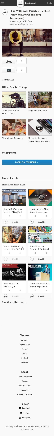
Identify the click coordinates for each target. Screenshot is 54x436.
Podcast (24, 358)
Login (49, 3)
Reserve (24, 362)
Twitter (26, 413)
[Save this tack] (8, 70)
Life (12, 79)
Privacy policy (24, 390)
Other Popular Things (14, 87)
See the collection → (14, 302)
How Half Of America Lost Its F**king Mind (13, 210)
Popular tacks (24, 344)
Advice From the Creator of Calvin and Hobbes (39, 249)
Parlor (24, 349)
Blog (25, 353)
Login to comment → (27, 162)
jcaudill (15, 221)
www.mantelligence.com (21, 24)
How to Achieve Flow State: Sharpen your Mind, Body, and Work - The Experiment (39, 213)
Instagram (26, 418)
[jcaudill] (5, 14)
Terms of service (25, 385)
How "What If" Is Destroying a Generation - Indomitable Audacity (13, 287)
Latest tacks (24, 340)
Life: (23, 184)
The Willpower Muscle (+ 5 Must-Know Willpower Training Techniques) (30, 14)
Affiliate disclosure (24, 394)
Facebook (26, 408)
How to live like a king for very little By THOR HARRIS (14, 249)
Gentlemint (27, 5)
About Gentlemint (24, 376)
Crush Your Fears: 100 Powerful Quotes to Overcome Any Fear (39, 286)
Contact (25, 381)
